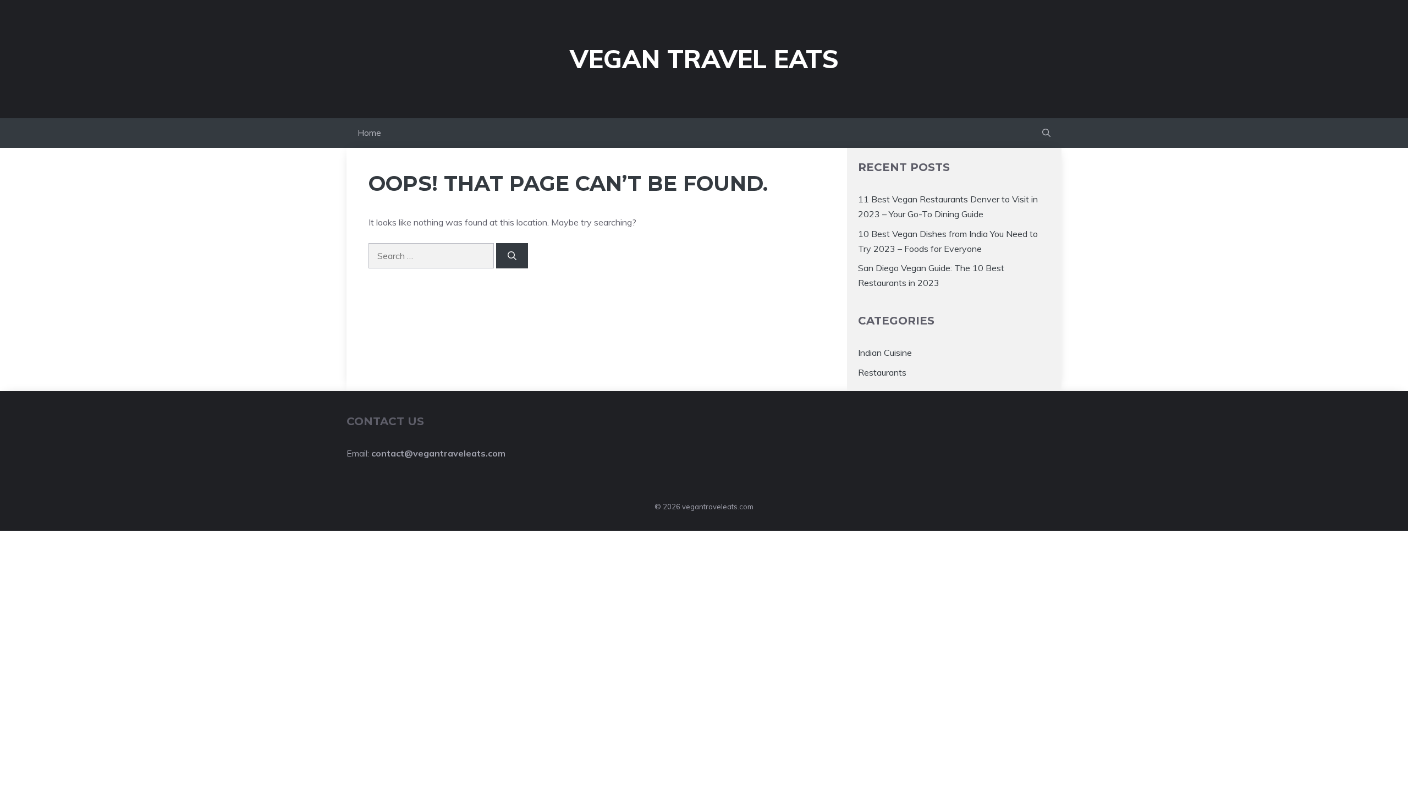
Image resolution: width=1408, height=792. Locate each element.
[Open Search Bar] (1046, 133)
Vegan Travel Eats (704, 59)
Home (369, 133)
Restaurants (882, 372)
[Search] (512, 255)
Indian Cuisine (885, 352)
